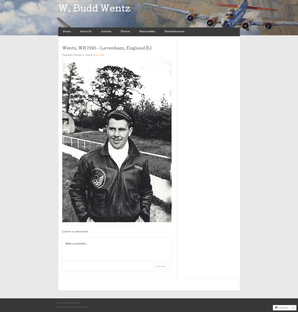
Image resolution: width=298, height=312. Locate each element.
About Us (86, 32)
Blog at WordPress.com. (68, 303)
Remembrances (175, 32)
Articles (106, 32)
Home (67, 32)
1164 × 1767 (98, 55)
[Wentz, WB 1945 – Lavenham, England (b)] (117, 139)
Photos (125, 32)
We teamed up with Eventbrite (71, 307)
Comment (161, 266)
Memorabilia (147, 32)
